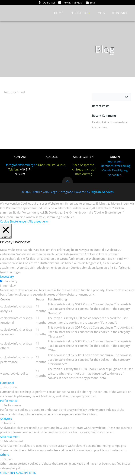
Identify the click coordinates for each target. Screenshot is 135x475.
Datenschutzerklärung (115, 166)
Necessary (10, 281)
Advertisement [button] (10, 437)
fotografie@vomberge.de (22, 165)
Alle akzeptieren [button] (38, 221)
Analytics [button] (6, 419)
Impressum (115, 161)
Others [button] (4, 455)
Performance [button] (8, 401)
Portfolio (79, 13)
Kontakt (119, 13)
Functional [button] (7, 383)
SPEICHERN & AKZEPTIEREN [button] (18, 473)
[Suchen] (126, 97)
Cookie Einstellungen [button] (14, 221)
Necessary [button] (7, 277)
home (58, 13)
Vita (101, 13)
